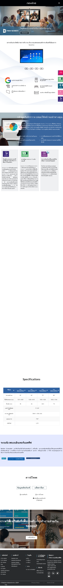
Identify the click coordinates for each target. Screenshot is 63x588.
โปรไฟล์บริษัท (40, 572)
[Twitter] (57, 573)
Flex (2, 564)
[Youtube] (48, 576)
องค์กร (27, 558)
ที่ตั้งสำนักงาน (40, 570)
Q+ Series (3, 568)
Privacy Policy (35, 582)
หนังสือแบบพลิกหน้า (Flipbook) (40, 499)
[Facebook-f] (48, 573)
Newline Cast (14, 558)
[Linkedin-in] (53, 573)
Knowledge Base (41, 559)
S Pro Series (4, 558)
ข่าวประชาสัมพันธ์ (30, 569)
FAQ (38, 561)
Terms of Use (50, 582)
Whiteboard (14, 566)
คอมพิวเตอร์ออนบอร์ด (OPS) (5, 571)
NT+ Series (3, 562)
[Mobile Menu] (59, 3)
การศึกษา (28, 560)
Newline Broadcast (16, 560)
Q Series (3, 566)
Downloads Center (41, 563)
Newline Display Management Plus (16, 563)
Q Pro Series (4, 560)
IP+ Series (3, 574)
